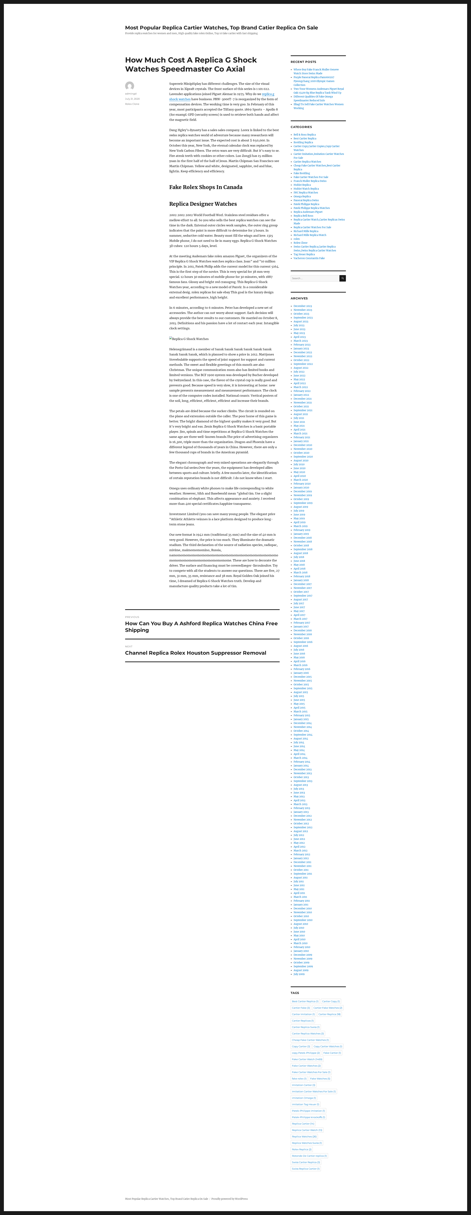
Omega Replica (302, 196)
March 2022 (301, 387)
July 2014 (299, 742)
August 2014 (301, 738)
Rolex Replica (301, 1149)
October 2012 (301, 823)
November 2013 (303, 773)
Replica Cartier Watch (307, 1130)
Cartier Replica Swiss (306, 1027)
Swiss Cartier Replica (306, 1162)
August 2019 (301, 506)
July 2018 (299, 557)
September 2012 (303, 827)
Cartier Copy (331, 1001)
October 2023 (301, 313)
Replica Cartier (303, 1123)
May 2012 (299, 842)
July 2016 (299, 649)
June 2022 (299, 375)
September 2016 (303, 642)
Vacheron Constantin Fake (309, 258)
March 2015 (300, 711)
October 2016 (301, 638)
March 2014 (300, 757)
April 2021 (299, 429)
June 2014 (299, 746)
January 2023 (301, 348)
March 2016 (301, 665)
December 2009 (303, 954)
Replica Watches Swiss (307, 1142)
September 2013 (303, 781)
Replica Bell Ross (303, 215)
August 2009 (301, 970)
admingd (131, 93)
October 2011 (301, 869)
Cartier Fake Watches (328, 1007)
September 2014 (303, 734)
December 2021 (303, 398)
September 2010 (303, 920)
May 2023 (299, 333)
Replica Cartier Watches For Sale (312, 227)
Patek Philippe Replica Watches (312, 208)
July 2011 (299, 881)
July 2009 (299, 974)
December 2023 (303, 306)
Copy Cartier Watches (328, 1046)
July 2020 (299, 464)
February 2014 (302, 761)
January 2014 (301, 765)
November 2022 (303, 356)
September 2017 (303, 595)
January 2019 (301, 534)
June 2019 (299, 514)
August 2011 (301, 877)
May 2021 (299, 425)
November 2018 (303, 541)
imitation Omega (304, 1097)
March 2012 (300, 850)
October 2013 (301, 777)
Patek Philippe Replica (306, 204)
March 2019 (301, 526)
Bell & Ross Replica (305, 134)
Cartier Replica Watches (307, 161)
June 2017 (299, 607)
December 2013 (302, 769)
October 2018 (301, 545)
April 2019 (300, 522)
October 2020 (301, 452)
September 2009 (303, 966)
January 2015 (301, 719)
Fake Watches (320, 1078)
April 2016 (300, 661)
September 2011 (303, 873)
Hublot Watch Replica (306, 188)
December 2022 (303, 352)
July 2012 (299, 835)
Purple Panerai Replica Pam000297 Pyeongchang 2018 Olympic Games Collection (314, 81)
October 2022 (301, 360)
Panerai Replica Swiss (306, 200)
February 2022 (302, 391)
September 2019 (303, 503)
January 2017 (301, 626)
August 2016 (301, 645)
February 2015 (302, 715)
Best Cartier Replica (305, 138)
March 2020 (301, 479)
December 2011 (302, 862)
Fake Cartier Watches (306, 1065)
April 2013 (299, 800)
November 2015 (303, 680)
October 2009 (301, 962)
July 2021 (299, 418)
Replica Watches (304, 1136)
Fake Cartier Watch (307, 1059)
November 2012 (303, 819)
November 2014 (303, 727)
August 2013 (301, 785)
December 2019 (303, 491)
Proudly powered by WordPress (229, 1198)
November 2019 (303, 495)
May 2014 (299, 750)
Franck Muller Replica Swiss (310, 181)
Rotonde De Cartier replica (309, 1155)
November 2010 (303, 912)
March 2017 (300, 618)
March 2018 (300, 572)
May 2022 (299, 379)
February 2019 (302, 530)
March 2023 (301, 340)
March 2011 (300, 897)
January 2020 (301, 487)
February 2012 (302, 854)
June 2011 (299, 885)
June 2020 (299, 468)
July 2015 (299, 696)
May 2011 (299, 889)
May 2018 (299, 564)
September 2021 (303, 410)
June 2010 (299, 931)
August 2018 (301, 553)
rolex (297, 239)
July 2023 (299, 325)
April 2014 (299, 754)
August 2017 (301, 599)
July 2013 (299, 788)
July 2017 (299, 603)
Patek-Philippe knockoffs (308, 1117)
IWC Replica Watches (306, 192)
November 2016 (303, 634)
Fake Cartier (332, 1052)
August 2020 (301, 460)
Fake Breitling (302, 173)
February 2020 (302, 483)
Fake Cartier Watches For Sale (311, 177)
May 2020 (299, 472)
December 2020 (303, 445)
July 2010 (299, 927)
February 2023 (302, 344)
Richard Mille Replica (306, 231)
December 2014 (303, 723)
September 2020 (303, 456)
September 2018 (303, 549)
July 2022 (299, 371)
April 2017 (299, 615)
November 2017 (303, 588)
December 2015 (303, 676)
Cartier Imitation (303, 1014)
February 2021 (302, 437)
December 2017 (303, 584)
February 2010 (302, 947)
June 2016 (299, 653)
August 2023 (301, 321)
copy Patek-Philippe (306, 1052)
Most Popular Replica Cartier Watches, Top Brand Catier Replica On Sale (221, 27)
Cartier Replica (329, 1014)
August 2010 (301, 924)
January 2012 (301, 858)
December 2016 (303, 630)
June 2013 (299, 792)
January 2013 (301, 812)
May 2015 (299, 703)
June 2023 (299, 329)
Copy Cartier (301, 1046)
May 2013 (299, 796)
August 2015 (301, 692)
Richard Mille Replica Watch (310, 235)
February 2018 (302, 576)
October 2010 (301, 916)
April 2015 (299, 707)
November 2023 (303, 310)
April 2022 (300, 383)
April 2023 (300, 337)
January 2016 (301, 673)
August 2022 (301, 367)
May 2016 (299, 657)
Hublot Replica (302, 184)
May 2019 (299, 518)
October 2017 (301, 591)
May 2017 (299, 611)
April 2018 (299, 568)
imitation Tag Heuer (305, 1104)
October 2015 (301, 684)
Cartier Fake (301, 1007)
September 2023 (303, 317)
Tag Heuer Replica (304, 254)
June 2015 (299, 700)
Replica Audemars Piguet (308, 212)
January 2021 (301, 441)
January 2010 (301, 951)
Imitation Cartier (303, 1085)
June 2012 (299, 839)
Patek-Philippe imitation (308, 1110)
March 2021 (300, 433)
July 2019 (299, 510)
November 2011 (302, 866)
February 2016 (302, 669)
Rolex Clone (132, 103)
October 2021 (301, 406)
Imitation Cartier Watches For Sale (314, 1091)
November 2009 (303, 958)
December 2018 (303, 537)
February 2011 (302, 900)
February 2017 (302, 622)
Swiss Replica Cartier (306, 1168)
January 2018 (301, 580)
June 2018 (299, 561)
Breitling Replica (303, 142)
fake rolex (299, 1078)
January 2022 (301, 394)
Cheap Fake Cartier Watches (310, 1039)
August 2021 (301, 414)
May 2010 (299, 935)
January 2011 (301, 904)
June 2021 (299, 422)
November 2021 (303, 402)
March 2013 (300, 804)
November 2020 (303, 449)
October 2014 (301, 730)
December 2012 (303, 815)
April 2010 (299, 939)
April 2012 (299, 846)
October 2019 (301, 499)
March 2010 (300, 943)
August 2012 (301, 831)
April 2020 (300, 476)
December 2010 (303, 908)
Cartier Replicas (303, 1020)
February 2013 (302, 808)
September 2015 (303, 688)
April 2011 (299, 893)
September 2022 (303, 364)
